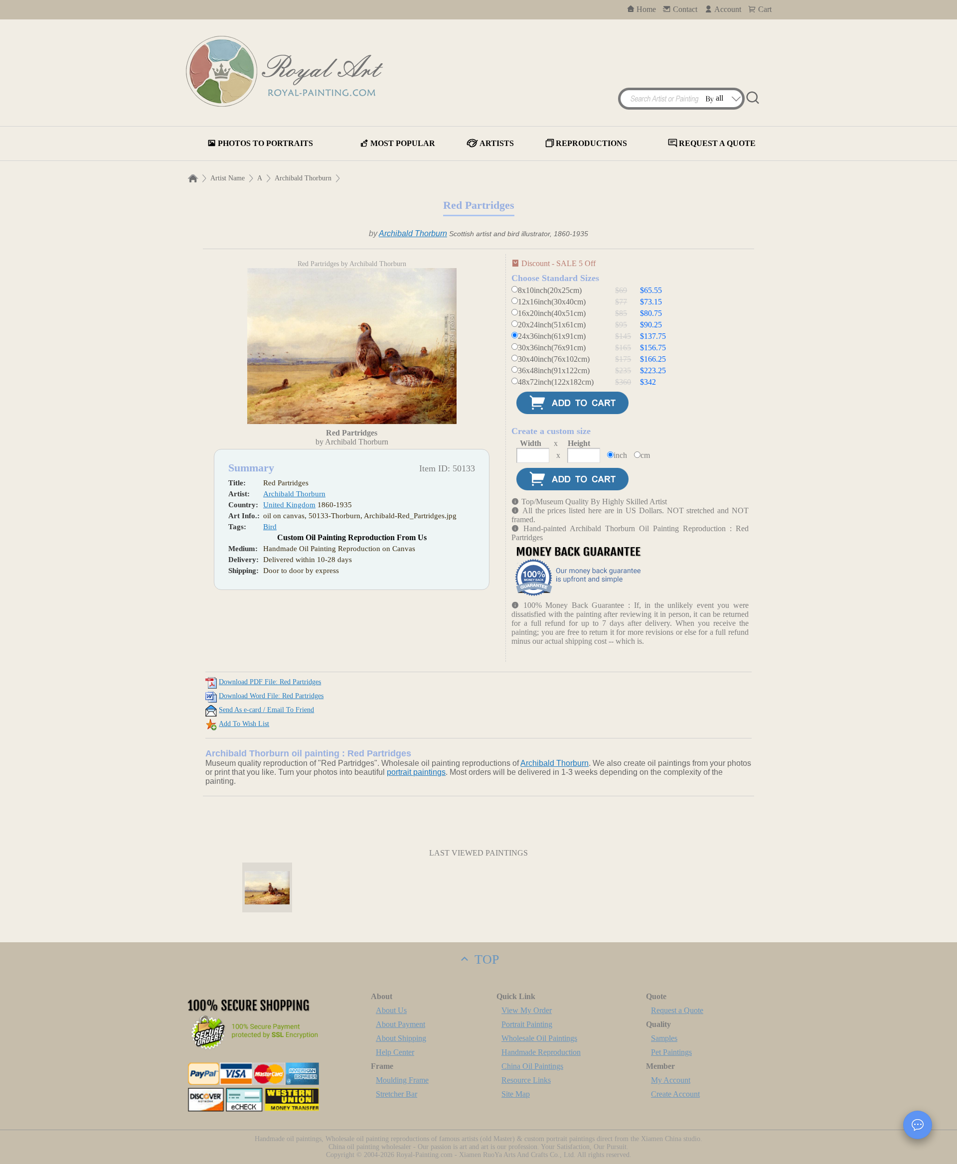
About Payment (400, 1024)
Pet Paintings (671, 1052)
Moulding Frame (402, 1080)
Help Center (395, 1052)
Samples (664, 1038)
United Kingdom (289, 505)
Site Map (515, 1094)
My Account (670, 1080)
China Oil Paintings (532, 1066)
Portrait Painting (526, 1024)
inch (620, 455)
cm (645, 455)
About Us (391, 1010)
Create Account (675, 1094)
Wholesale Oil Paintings (539, 1038)
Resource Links (526, 1080)
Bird (270, 527)
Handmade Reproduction (541, 1052)
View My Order (526, 1010)
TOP (485, 959)
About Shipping (401, 1038)
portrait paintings (416, 772)
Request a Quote (677, 1010)
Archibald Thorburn (303, 178)
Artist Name (227, 178)
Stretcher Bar (396, 1094)
